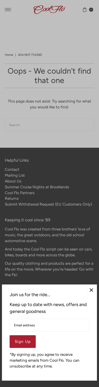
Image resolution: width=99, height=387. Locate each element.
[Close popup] (91, 290)
